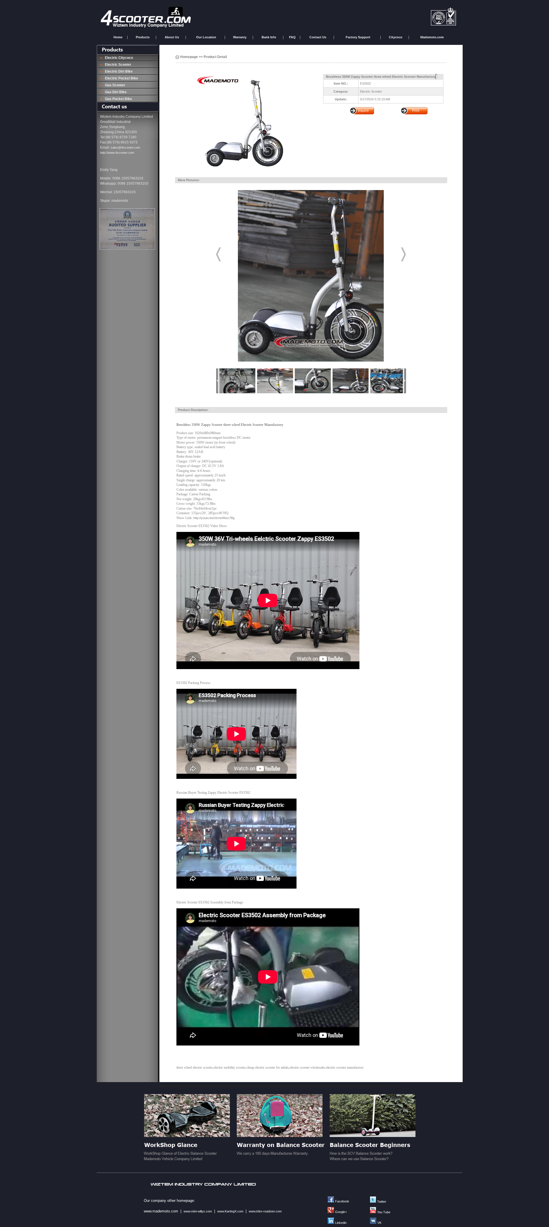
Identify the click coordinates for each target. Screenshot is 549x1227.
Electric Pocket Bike (120, 78)
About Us (172, 37)
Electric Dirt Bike (118, 71)
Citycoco (395, 37)
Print (415, 111)
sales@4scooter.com (125, 147)
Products (143, 37)
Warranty (239, 37)
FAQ (292, 37)
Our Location (206, 37)
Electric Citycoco (118, 58)
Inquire (363, 111)
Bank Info (269, 37)
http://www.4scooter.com (117, 152)
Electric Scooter (117, 65)
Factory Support (358, 37)
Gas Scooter (114, 85)
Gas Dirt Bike (115, 92)
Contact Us (317, 37)
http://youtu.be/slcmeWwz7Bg (213, 518)
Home (118, 37)
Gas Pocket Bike (117, 99)
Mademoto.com (432, 37)
